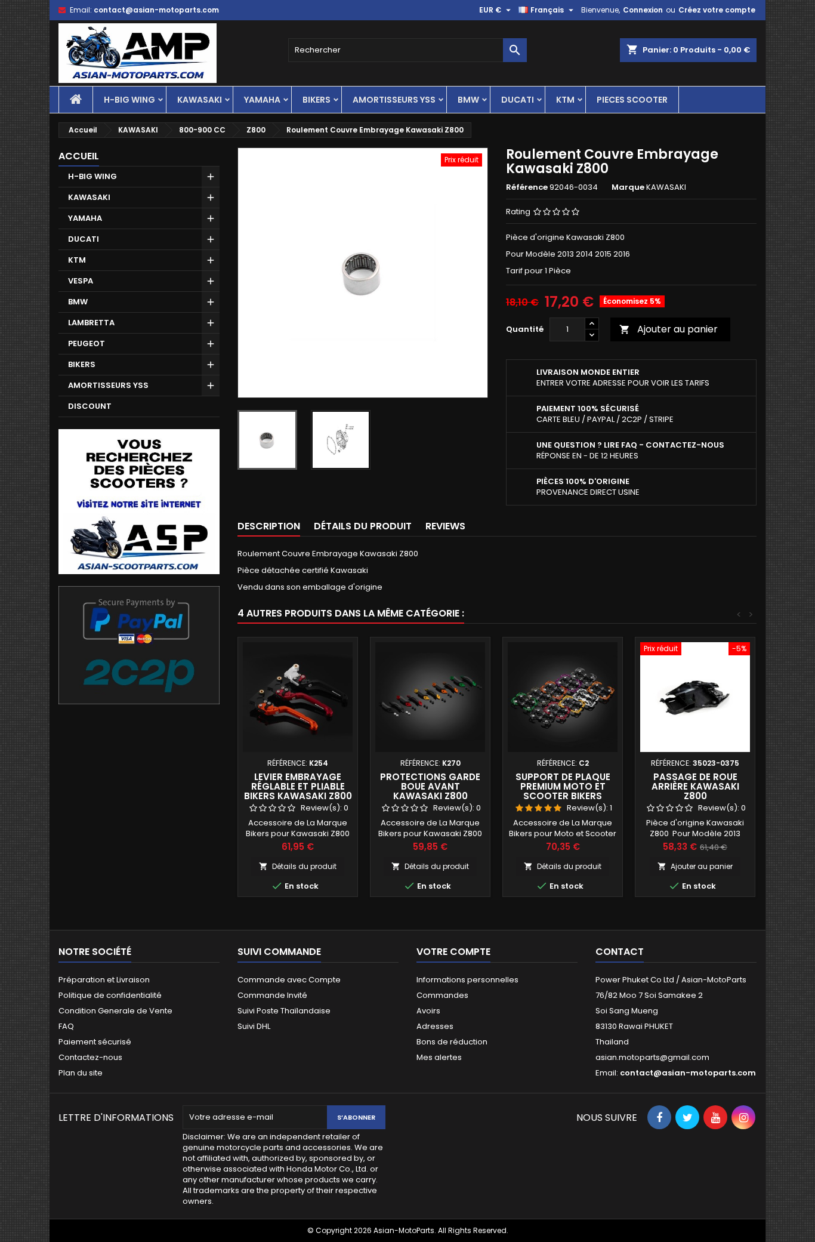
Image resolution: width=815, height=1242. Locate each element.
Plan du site (80, 1072)
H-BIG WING (129, 100)
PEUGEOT (86, 343)
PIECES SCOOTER (632, 100)
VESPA (80, 280)
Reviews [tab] (445, 526)
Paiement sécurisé (94, 1041)
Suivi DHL (253, 1026)
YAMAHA (262, 100)
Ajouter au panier (668, 329)
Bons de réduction (451, 1041)
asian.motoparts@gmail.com (652, 1057)
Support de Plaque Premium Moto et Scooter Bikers (562, 786)
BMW (468, 100)
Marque (628, 187)
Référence (527, 187)
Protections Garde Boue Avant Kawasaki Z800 (430, 786)
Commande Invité (272, 995)
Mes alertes (439, 1057)
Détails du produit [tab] (363, 526)
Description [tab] (268, 526)
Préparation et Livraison (104, 979)
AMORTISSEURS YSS (394, 100)
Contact (619, 952)
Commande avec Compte (289, 979)
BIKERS (316, 100)
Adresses (434, 1026)
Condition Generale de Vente (115, 1010)
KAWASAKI (199, 100)
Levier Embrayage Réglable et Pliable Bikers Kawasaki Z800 (298, 786)
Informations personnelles (467, 979)
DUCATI (517, 100)
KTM (565, 100)
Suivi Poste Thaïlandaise (284, 1010)
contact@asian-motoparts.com (156, 10)
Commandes (442, 995)
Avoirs (428, 1010)
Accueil (78, 156)
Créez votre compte (716, 10)
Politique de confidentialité (110, 995)
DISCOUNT (90, 406)
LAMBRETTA (91, 322)
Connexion (643, 10)
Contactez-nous (90, 1057)
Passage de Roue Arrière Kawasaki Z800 (695, 786)
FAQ (66, 1026)
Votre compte (453, 952)
